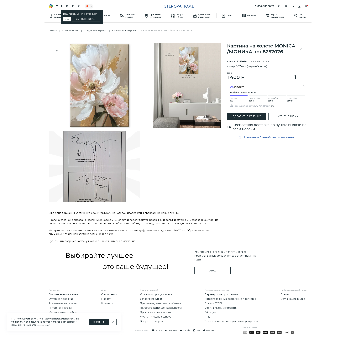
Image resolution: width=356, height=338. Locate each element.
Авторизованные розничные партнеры (230, 298)
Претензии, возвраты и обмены (160, 303)
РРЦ (207, 316)
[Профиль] (299, 6)
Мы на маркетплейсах (63, 312)
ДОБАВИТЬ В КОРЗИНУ (247, 116)
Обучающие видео (292, 298)
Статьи (284, 294)
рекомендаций (43, 325)
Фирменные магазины (63, 294)
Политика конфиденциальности (161, 307)
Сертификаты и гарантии (221, 307)
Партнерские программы (221, 294)
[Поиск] (279, 6)
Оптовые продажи (61, 298)
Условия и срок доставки (156, 294)
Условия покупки (151, 298)
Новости (106, 298)
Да (67, 19)
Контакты (107, 303)
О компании (109, 294)
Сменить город (86, 19)
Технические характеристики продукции (231, 321)
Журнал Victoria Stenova (155, 316)
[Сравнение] (292, 6)
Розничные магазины (63, 303)
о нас (212, 270)
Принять (98, 321)
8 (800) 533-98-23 (264, 6)
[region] (136, 122)
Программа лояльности (155, 312)
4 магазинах (287, 137)
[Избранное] (286, 6)
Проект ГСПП (213, 303)
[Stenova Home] (179, 6)
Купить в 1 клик (288, 116)
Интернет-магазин (61, 307)
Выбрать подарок (151, 321)
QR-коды (210, 312)
